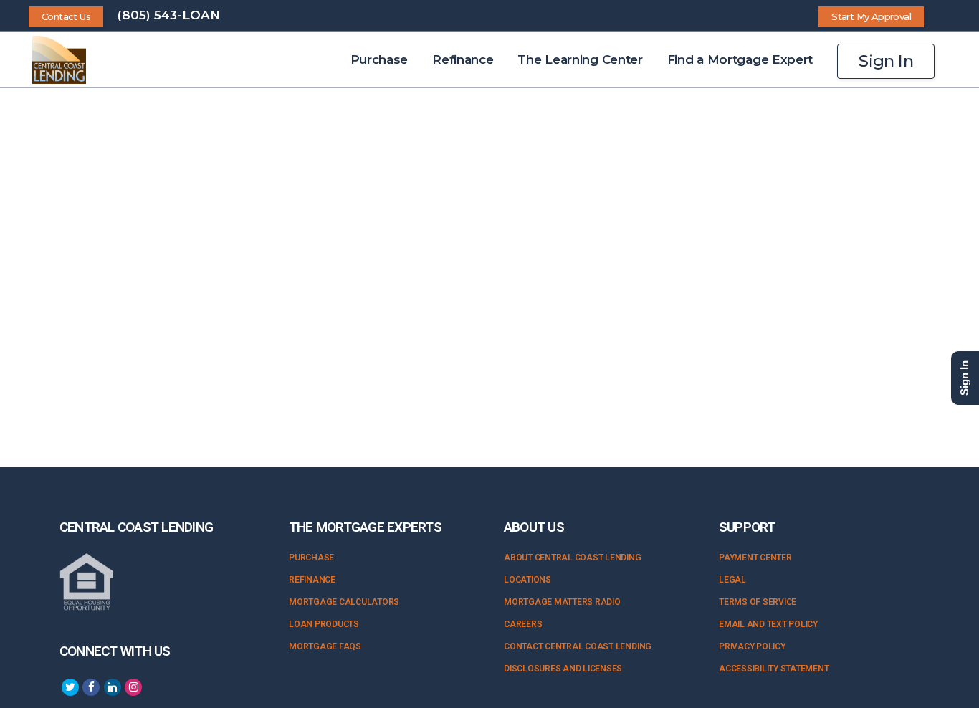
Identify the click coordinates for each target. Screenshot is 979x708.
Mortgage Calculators (344, 602)
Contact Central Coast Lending (577, 646)
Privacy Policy (752, 646)
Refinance (312, 580)
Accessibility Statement (773, 669)
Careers (523, 624)
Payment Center (755, 557)
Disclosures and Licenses (563, 669)
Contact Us (66, 16)
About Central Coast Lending (572, 557)
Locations (527, 580)
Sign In (886, 61)
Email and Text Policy (768, 624)
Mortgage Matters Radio (562, 602)
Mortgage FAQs (325, 646)
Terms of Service (757, 602)
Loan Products (324, 624)
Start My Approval (871, 16)
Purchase (311, 557)
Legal (732, 580)
